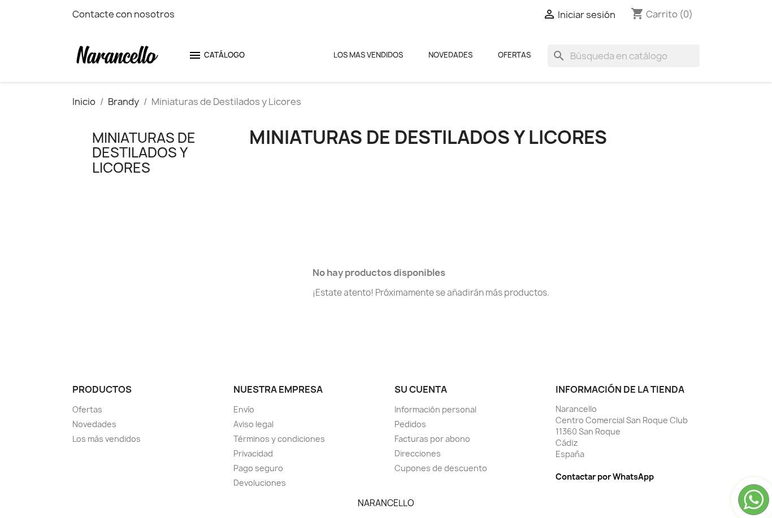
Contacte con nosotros (123, 14)
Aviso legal (253, 424)
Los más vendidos (106, 438)
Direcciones (417, 453)
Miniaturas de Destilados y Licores (144, 152)
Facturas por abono (432, 438)
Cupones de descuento (440, 468)
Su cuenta (420, 389)
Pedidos (410, 424)
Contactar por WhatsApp (605, 476)
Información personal (435, 409)
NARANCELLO (386, 503)
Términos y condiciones (279, 438)
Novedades (450, 55)
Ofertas (514, 55)
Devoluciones (259, 482)
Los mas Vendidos (368, 55)
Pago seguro (258, 468)
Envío (243, 409)
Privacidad (253, 453)
